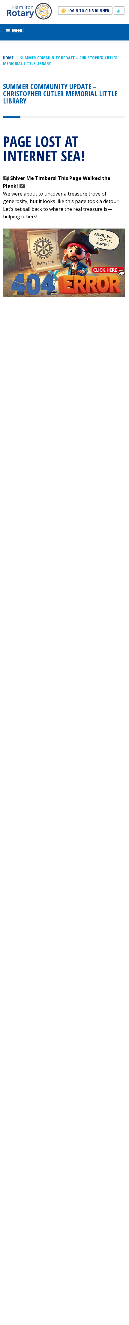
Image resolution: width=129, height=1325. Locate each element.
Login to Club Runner (88, 10)
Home (8, 58)
